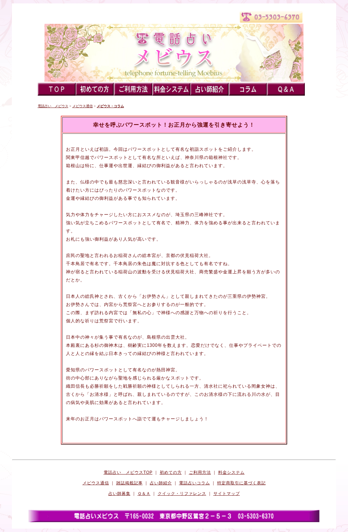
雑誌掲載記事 (129, 483)
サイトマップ (226, 493)
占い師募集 (119, 493)
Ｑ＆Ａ (144, 493)
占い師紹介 (161, 483)
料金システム (231, 472)
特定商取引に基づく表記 (241, 483)
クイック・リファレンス (182, 493)
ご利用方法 (200, 472)
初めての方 (171, 472)
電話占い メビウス (53, 106)
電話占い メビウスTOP (128, 472)
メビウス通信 (82, 106)
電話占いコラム (194, 483)
